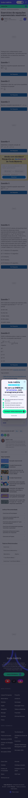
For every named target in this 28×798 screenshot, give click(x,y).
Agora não (14, 415)
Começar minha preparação (13, 411)
